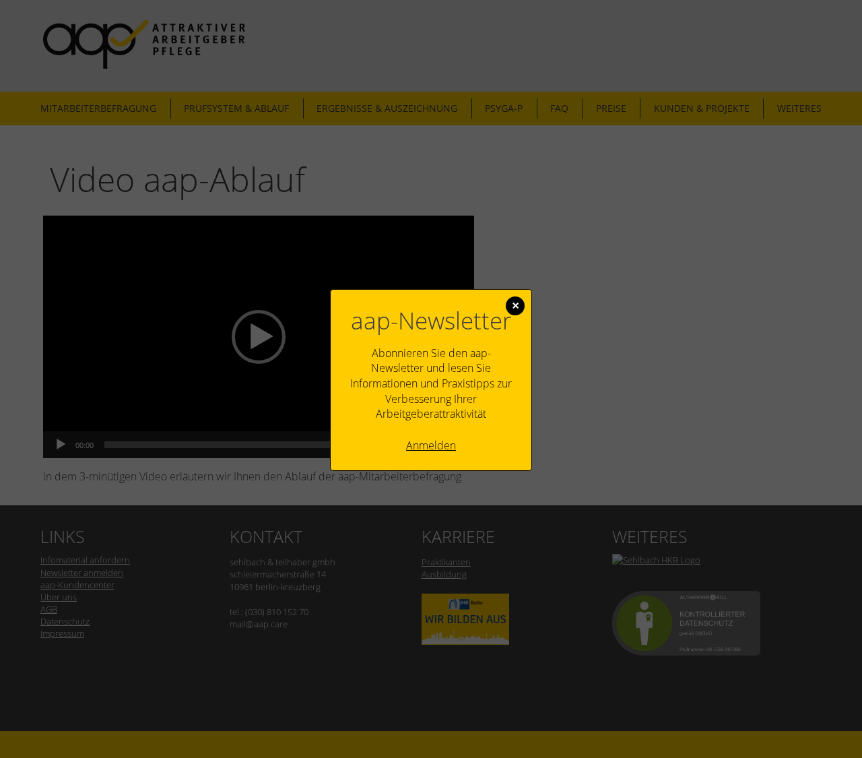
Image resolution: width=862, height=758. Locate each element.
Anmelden (431, 445)
